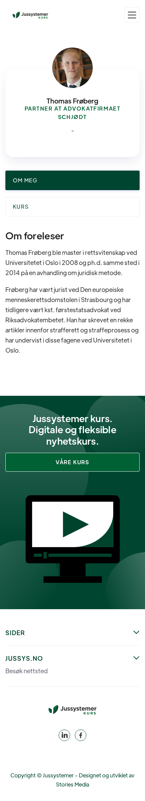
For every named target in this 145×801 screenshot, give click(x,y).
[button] (132, 15)
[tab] (72, 180)
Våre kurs (72, 462)
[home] (30, 15)
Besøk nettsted (26, 671)
